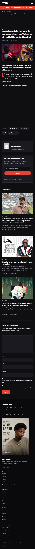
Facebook (25, 128)
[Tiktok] (18, 414)
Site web (4, 371)
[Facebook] (3, 414)
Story (3, 500)
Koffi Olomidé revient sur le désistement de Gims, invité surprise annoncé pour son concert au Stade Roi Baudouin (17, 221)
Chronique (4, 492)
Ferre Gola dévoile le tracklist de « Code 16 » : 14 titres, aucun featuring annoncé (17, 304)
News (3, 511)
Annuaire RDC (5, 530)
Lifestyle (4, 519)
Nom (3, 356)
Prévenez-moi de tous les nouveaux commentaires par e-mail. (17, 381)
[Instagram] (7, 414)
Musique (9, 11)
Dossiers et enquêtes (7, 525)
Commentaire (6, 334)
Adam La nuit (6, 459)
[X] (10, 414)
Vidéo (3, 503)
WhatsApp (15, 128)
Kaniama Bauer (16, 146)
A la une (4, 479)
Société (4, 522)
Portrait (4, 495)
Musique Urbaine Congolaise (9, 485)
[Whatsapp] (22, 414)
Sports (3, 471)
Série (3, 498)
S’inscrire (17, 173)
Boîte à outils (5, 527)
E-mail (3, 363)
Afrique (4, 476)
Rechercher (5, 536)
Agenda (4, 533)
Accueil (3, 11)
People (3, 482)
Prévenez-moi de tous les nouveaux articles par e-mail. (16, 388)
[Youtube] (14, 414)
